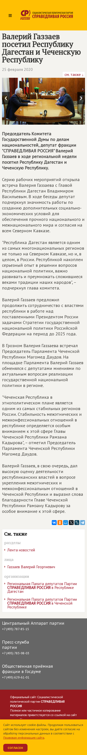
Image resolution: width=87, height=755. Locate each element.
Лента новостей (21, 550)
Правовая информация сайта (23, 738)
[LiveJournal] (76, 522)
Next (81, 98)
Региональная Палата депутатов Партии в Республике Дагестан (42, 587)
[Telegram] (82, 522)
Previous (6, 98)
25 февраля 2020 (17, 69)
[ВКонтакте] (54, 522)
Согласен (15, 748)
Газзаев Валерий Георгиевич (31, 566)
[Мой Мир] (65, 522)
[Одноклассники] (59, 522)
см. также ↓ (74, 74)
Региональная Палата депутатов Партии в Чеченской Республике (42, 603)
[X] (71, 522)
